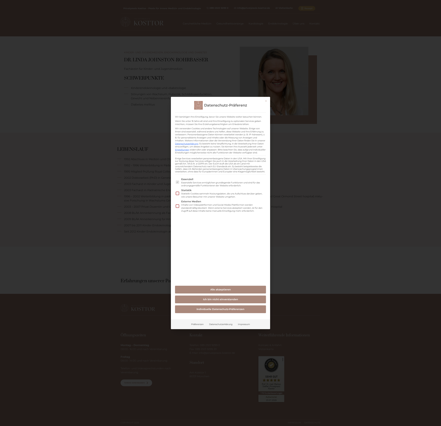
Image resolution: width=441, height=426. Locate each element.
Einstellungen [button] (182, 149)
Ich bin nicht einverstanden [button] (220, 299)
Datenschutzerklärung (186, 143)
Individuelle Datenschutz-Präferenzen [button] (220, 309)
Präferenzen (197, 324)
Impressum (244, 324)
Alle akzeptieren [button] (220, 289)
